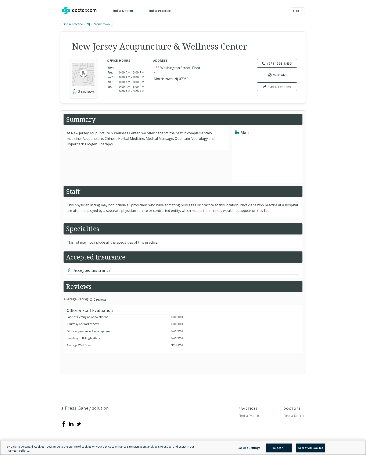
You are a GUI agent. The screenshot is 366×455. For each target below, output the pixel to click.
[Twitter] (78, 423)
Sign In (297, 10)
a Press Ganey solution (85, 408)
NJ (88, 24)
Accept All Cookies (310, 448)
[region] (183, 447)
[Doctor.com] (79, 10)
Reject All (278, 448)
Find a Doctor (122, 11)
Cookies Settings (248, 448)
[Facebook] (63, 423)
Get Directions (279, 87)
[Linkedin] (71, 423)
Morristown (102, 24)
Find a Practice (159, 11)
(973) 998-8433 (279, 63)
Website (279, 75)
